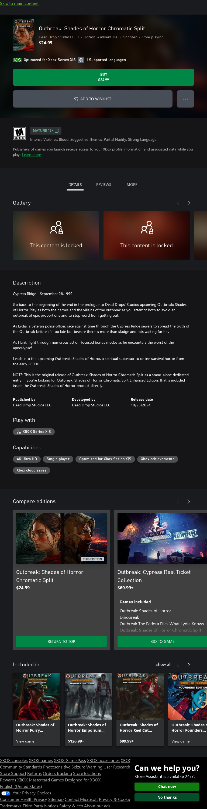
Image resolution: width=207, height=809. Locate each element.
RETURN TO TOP (61, 641)
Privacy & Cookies (116, 799)
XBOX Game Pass (70, 760)
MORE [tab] (132, 184)
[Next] (188, 203)
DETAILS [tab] (75, 184)
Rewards (8, 780)
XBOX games (41, 760)
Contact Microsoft (81, 799)
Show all (163, 664)
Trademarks (11, 805)
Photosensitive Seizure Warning (72, 767)
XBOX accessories (103, 760)
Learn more (31, 154)
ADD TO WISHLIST (95, 98)
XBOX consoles (14, 760)
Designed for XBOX (83, 780)
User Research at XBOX (125, 767)
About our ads (97, 805)
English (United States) (21, 786)
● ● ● (185, 98)
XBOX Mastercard (33, 780)
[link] (36, 709)
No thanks (167, 797)
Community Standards (21, 767)
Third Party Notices (40, 805)
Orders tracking (57, 773)
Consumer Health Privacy (23, 799)
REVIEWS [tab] (103, 184)
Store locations (87, 773)
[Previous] (177, 203)
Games (57, 780)
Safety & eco (71, 805)
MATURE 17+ (43, 131)
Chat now (167, 786)
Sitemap (56, 799)
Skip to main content (19, 3)
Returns (34, 773)
